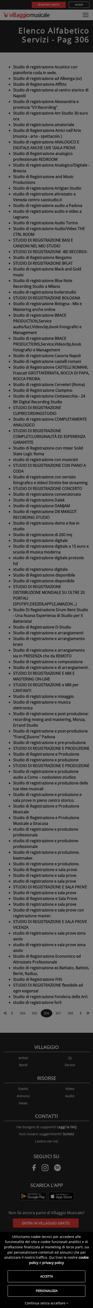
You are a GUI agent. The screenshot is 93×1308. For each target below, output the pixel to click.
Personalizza (46, 1291)
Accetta (46, 1276)
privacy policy (53, 1262)
